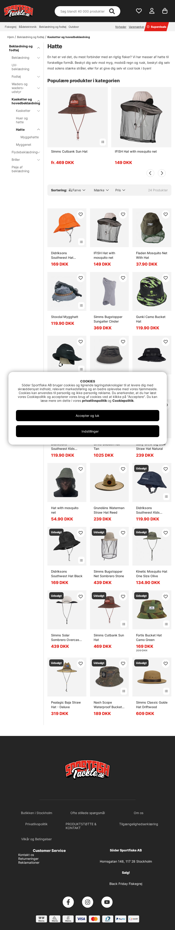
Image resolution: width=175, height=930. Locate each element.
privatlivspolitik (95, 400)
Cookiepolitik (123, 400)
